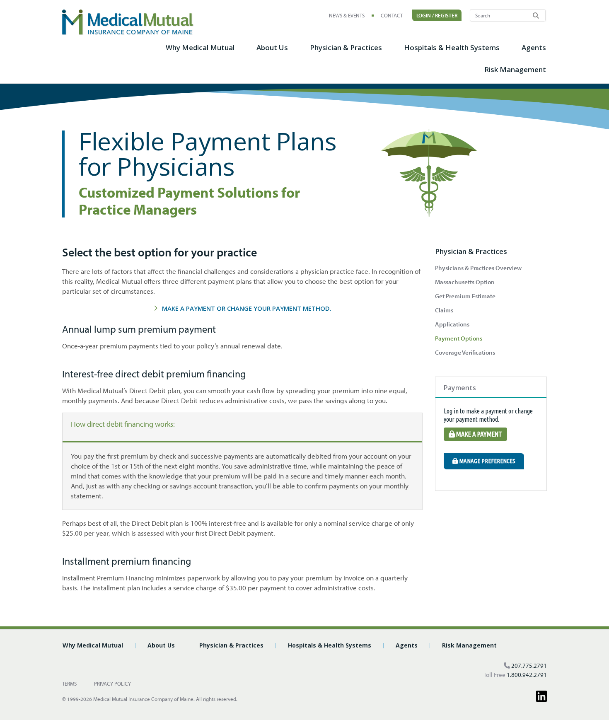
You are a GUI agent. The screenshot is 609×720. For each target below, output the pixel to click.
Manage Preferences (486, 460)
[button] (200, 52)
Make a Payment (478, 434)
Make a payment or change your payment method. (246, 308)
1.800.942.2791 (527, 675)
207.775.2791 (529, 665)
